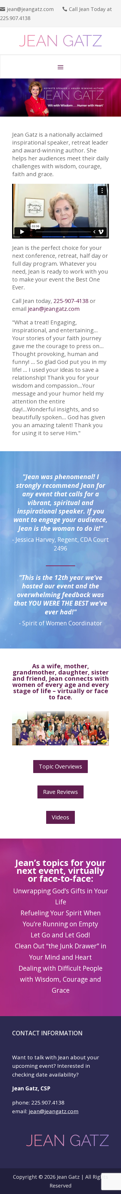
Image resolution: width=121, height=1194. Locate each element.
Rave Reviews (60, 792)
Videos (60, 817)
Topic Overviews (60, 766)
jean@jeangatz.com (30, 9)
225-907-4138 (70, 301)
